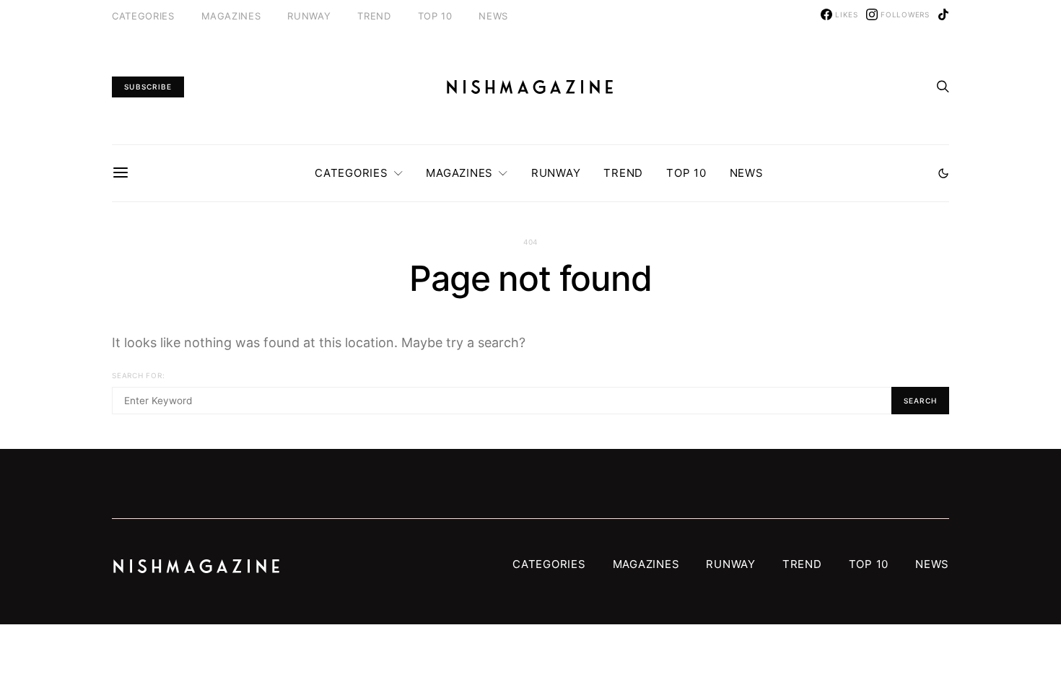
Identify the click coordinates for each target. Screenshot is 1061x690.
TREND (373, 16)
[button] (943, 173)
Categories (143, 16)
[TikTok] (943, 14)
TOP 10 (435, 16)
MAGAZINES (231, 16)
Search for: (138, 375)
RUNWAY (309, 16)
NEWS (493, 16)
